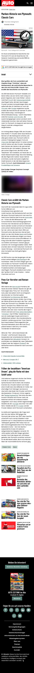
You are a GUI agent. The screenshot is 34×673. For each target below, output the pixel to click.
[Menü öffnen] (32, 3)
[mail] (20, 616)
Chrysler (4, 108)
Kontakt (17, 650)
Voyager (15, 404)
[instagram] (11, 610)
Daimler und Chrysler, (15, 117)
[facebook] (17, 610)
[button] (17, 74)
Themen (17, 644)
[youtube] (28, 610)
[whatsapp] (14, 616)
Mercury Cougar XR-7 (11, 360)
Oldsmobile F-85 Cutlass (12, 363)
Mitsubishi (17, 339)
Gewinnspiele (17, 647)
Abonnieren (17, 598)
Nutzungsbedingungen (17, 627)
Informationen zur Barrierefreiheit (16, 636)
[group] (17, 45)
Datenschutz (17, 630)
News (15, 447)
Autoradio (28, 217)
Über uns (17, 641)
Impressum (17, 624)
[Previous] (3, 39)
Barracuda (16, 287)
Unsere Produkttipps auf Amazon (16, 164)
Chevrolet (5, 142)
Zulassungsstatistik (23, 100)
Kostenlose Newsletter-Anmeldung (17, 567)
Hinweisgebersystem (17, 638)
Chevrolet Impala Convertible (13, 356)
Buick (22, 234)
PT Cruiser (20, 406)
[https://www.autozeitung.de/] (7, 3)
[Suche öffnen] (27, 3)
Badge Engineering (11, 395)
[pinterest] (5, 610)
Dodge (13, 108)
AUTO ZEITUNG (4, 9)
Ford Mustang (15, 297)
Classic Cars (12, 9)
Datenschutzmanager (17, 633)
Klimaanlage (21, 259)
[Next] (30, 39)
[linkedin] (23, 610)
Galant (22, 343)
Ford (10, 100)
